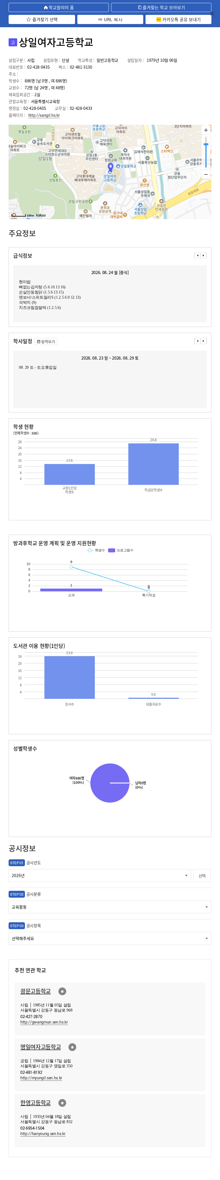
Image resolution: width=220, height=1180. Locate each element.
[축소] (206, 174)
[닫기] (212, 13)
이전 (197, 255)
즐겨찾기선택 (62, 991)
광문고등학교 (35, 991)
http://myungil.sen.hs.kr (41, 1077)
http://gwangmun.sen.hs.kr (44, 1022)
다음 (204, 255)
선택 (202, 875)
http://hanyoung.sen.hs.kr (43, 1133)
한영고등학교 (35, 1102)
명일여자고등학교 (40, 1047)
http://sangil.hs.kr (44, 115)
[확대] (206, 130)
